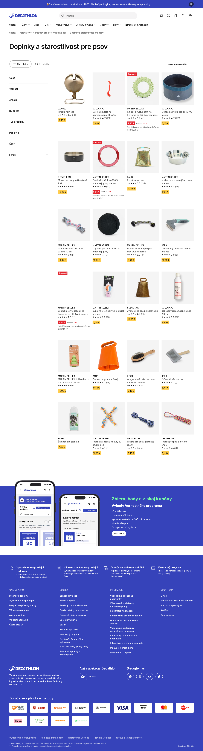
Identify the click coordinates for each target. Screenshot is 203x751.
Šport (12, 143)
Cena (12, 77)
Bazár (63, 624)
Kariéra (164, 610)
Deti (47, 24)
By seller (14, 110)
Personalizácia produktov (73, 615)
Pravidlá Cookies (102, 737)
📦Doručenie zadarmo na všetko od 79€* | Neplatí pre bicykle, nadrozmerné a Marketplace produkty (98, 4)
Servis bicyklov (67, 600)
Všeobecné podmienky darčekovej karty (122, 605)
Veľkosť (13, 88)
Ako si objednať (17, 615)
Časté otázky (16, 624)
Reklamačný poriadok (121, 611)
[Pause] (191, 4)
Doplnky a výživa (85, 24)
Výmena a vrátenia (19, 610)
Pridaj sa (119, 534)
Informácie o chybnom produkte (126, 643)
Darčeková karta (68, 620)
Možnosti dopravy (18, 595)
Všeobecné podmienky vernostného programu (122, 629)
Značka (13, 99)
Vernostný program (69, 634)
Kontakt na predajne (171, 605)
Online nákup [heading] (17, 590)
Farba (12, 154)
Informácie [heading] (116, 590)
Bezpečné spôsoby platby (22, 605)
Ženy (25, 24)
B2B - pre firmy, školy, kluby (74, 646)
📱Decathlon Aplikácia (136, 24)
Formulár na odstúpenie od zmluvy (124, 622)
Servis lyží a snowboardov (73, 605)
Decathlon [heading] (167, 590)
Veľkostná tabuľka (18, 620)
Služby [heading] (64, 590)
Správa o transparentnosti (129, 737)
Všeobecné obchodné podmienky (121, 597)
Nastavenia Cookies (78, 737)
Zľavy (116, 24)
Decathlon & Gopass (120, 652)
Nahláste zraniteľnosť (52, 737)
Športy (13, 24)
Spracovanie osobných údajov (126, 615)
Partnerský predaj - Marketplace (70, 653)
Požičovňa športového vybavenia (71, 640)
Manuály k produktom (121, 648)
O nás (164, 595)
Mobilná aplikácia (69, 629)
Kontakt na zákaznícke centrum (177, 600)
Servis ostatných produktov (74, 610)
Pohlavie (14, 132)
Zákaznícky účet (68, 595)
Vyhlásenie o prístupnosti (22, 737)
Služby (103, 24)
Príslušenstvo (62, 24)
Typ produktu (16, 121)
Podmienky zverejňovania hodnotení (123, 637)
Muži (36, 24)
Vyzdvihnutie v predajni (21, 600)
